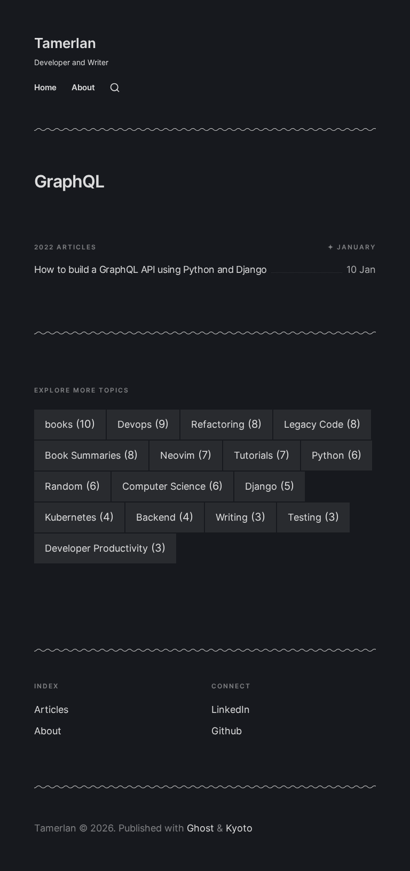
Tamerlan (65, 43)
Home (45, 87)
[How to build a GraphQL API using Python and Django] (205, 245)
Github (226, 730)
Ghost (200, 828)
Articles (51, 709)
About (83, 87)
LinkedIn (230, 709)
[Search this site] (115, 88)
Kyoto (239, 828)
